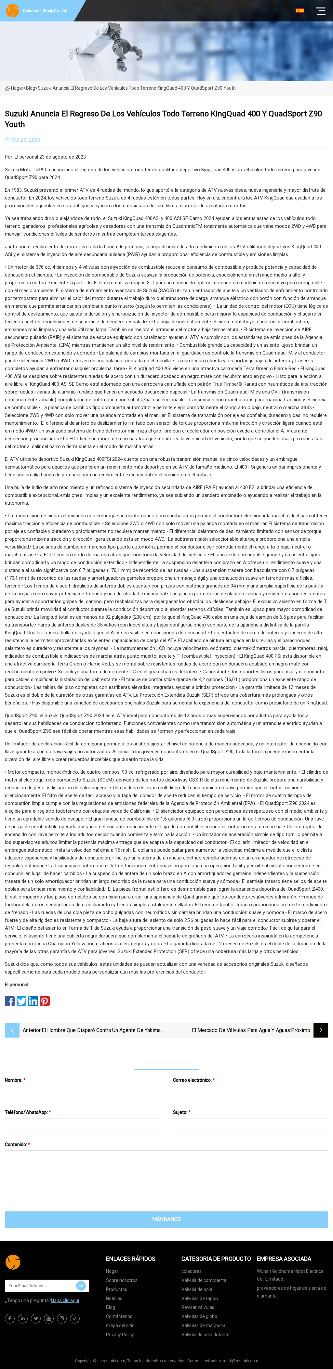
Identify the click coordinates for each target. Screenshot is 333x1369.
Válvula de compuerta (203, 1280)
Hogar (17, 88)
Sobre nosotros (122, 1280)
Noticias (114, 1298)
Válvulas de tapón (199, 1298)
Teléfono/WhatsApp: (28, 1112)
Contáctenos (119, 1316)
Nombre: (15, 1080)
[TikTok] (75, 1319)
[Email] (81, 1286)
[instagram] (62, 1319)
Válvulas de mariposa (203, 1325)
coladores (191, 1271)
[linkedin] (23, 1319)
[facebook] (10, 1319)
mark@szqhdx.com (240, 1361)
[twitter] (36, 1319)
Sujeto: (182, 1112)
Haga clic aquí (65, 1300)
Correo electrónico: (194, 1080)
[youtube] (49, 1319)
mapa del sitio (120, 1325)
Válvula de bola (196, 1289)
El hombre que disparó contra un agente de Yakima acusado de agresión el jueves (101, 1031)
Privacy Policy (120, 1334)
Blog (110, 1307)
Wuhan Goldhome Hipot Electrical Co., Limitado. (291, 1275)
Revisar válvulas (197, 1307)
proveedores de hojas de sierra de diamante (291, 1291)
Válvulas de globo (199, 1316)
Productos (116, 1289)
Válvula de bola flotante (205, 1334)
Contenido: (17, 1144)
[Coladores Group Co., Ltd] (37, 1262)
